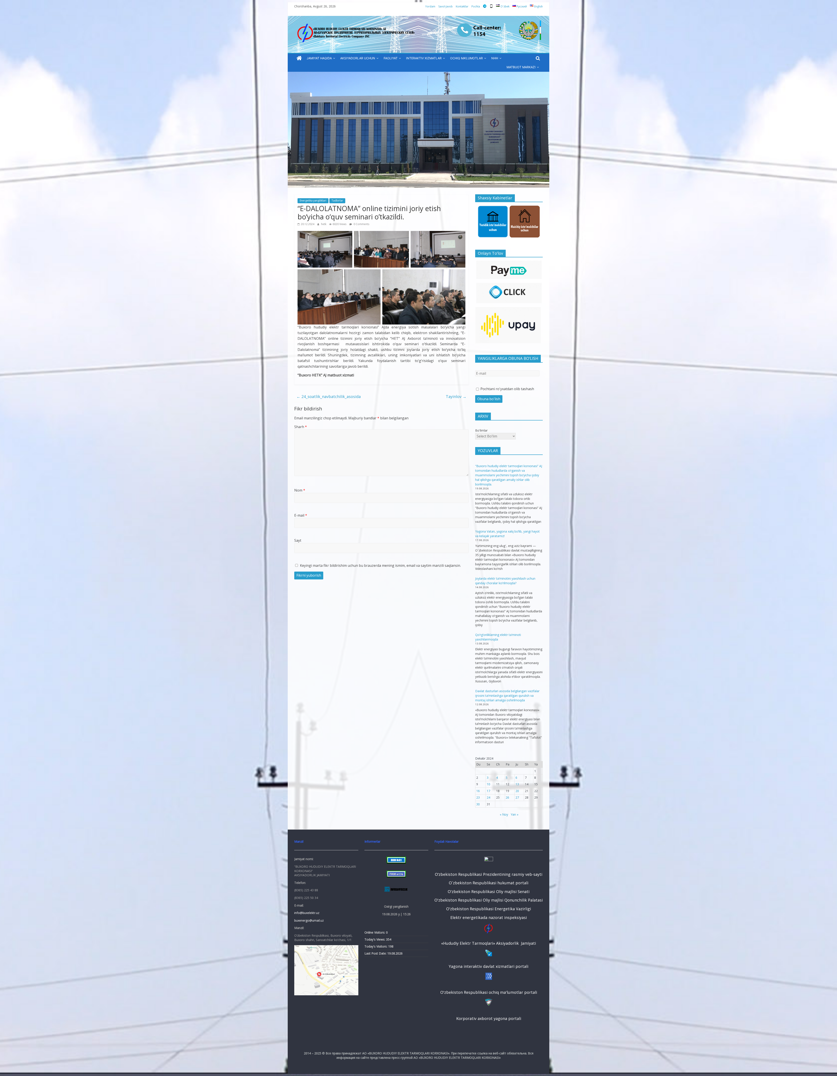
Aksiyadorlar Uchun (357, 58)
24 (488, 797)
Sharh (300, 426)
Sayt (297, 540)
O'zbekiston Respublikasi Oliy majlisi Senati (488, 891)
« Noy (504, 814)
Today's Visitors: (376, 946)
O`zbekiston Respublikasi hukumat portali (488, 882)
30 (478, 804)
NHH (494, 58)
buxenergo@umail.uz (309, 920)
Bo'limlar (481, 430)
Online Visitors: (375, 932)
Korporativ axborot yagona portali (488, 1018)
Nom (299, 490)
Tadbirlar (337, 200)
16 (478, 791)
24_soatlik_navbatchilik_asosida (328, 396)
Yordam (430, 6)
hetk (324, 224)
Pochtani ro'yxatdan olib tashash (507, 388)
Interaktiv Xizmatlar (424, 58)
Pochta (475, 6)
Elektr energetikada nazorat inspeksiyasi (488, 917)
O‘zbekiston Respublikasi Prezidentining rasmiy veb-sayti (488, 874)
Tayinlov (456, 396)
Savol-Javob (445, 6)
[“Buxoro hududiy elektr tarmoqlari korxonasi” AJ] (299, 58)
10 (488, 784)
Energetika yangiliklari (313, 200)
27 (517, 797)
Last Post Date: (375, 953)
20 (517, 791)
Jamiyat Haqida (319, 58)
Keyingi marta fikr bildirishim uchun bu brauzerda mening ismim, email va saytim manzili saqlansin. (380, 565)
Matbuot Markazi (521, 67)
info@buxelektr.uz (306, 913)
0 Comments (361, 224)
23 (478, 797)
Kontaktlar (462, 6)
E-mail (300, 515)
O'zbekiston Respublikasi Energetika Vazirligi (488, 908)
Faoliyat (391, 58)
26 (507, 797)
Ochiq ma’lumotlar (466, 58)
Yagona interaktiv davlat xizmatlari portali (488, 966)
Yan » (514, 814)
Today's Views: (375, 939)
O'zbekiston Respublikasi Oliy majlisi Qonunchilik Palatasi (488, 900)
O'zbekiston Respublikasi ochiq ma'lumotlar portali (488, 992)
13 (517, 784)
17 (488, 791)
